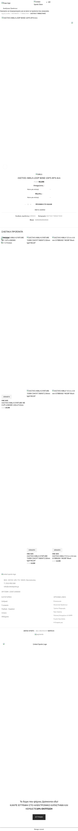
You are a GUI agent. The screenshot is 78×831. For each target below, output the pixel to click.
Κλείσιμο (6, 237)
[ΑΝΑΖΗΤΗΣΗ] (73, 8)
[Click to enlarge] (5, 167)
